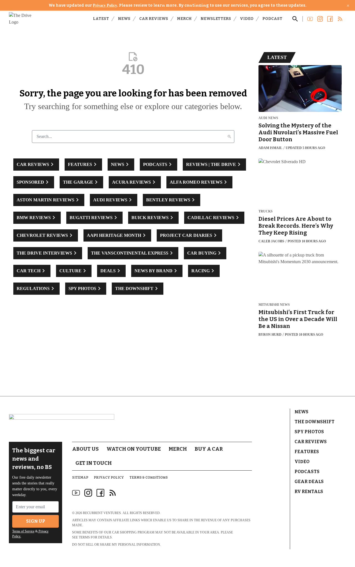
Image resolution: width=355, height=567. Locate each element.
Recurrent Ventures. (102, 513)
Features (307, 451)
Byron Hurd (270, 335)
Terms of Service (23, 531)
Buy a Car (209, 449)
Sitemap (80, 477)
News (124, 18)
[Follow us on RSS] (340, 19)
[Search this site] (295, 19)
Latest (101, 18)
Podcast (272, 18)
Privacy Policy (105, 5)
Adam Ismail (270, 148)
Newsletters (216, 18)
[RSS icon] (112, 493)
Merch (184, 18)
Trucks (265, 211)
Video (246, 18)
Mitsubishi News (274, 305)
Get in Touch (93, 463)
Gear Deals (309, 481)
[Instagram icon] (88, 493)
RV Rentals (309, 491)
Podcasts (307, 471)
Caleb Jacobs (271, 241)
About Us (85, 449)
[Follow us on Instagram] (320, 19)
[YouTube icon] (76, 493)
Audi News (268, 118)
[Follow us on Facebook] (330, 19)
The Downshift (314, 421)
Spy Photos (309, 431)
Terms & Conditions (149, 477)
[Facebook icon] (100, 493)
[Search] (229, 136)
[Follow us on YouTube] (310, 19)
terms (84, 537)
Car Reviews (153, 18)
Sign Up (35, 521)
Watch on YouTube (133, 449)
